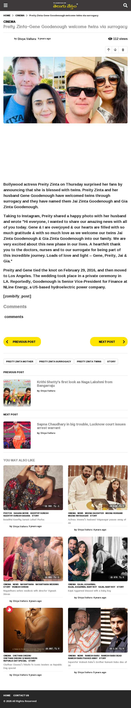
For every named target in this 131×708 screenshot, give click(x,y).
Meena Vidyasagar (78, 516)
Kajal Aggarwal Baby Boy (82, 587)
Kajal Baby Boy (106, 587)
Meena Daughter (94, 513)
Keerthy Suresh (39, 513)
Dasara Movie (21, 513)
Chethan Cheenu (22, 656)
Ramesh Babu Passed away (82, 658)
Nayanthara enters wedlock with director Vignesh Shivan (29, 593)
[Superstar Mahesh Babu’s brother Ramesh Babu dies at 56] (98, 630)
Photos (7, 513)
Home (6, 695)
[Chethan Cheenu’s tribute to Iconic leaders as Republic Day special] (33, 630)
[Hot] (9, 609)
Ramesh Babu (92, 656)
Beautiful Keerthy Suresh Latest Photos (23, 520)
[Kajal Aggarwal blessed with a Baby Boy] (98, 559)
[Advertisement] (65, 152)
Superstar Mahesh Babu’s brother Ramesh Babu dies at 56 (97, 664)
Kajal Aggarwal (86, 584)
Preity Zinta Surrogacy (55, 361)
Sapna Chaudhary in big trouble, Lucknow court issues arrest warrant (81, 426)
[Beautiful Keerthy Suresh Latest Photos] (33, 487)
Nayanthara (27, 584)
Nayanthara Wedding (47, 584)
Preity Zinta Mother (19, 361)
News (80, 513)
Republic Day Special (15, 661)
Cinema (9, 21)
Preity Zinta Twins (89, 361)
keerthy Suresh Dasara (16, 516)
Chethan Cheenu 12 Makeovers (20, 658)
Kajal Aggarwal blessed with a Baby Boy (89, 591)
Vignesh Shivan (20, 587)
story (111, 361)
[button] (5, 5)
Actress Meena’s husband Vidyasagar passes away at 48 (97, 522)
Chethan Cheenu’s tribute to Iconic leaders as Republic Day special (32, 667)
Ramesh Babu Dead (111, 656)
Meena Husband (114, 513)
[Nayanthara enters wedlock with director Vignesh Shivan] (33, 559)
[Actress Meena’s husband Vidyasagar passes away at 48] (98, 487)
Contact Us (21, 695)
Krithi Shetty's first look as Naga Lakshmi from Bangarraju (74, 384)
